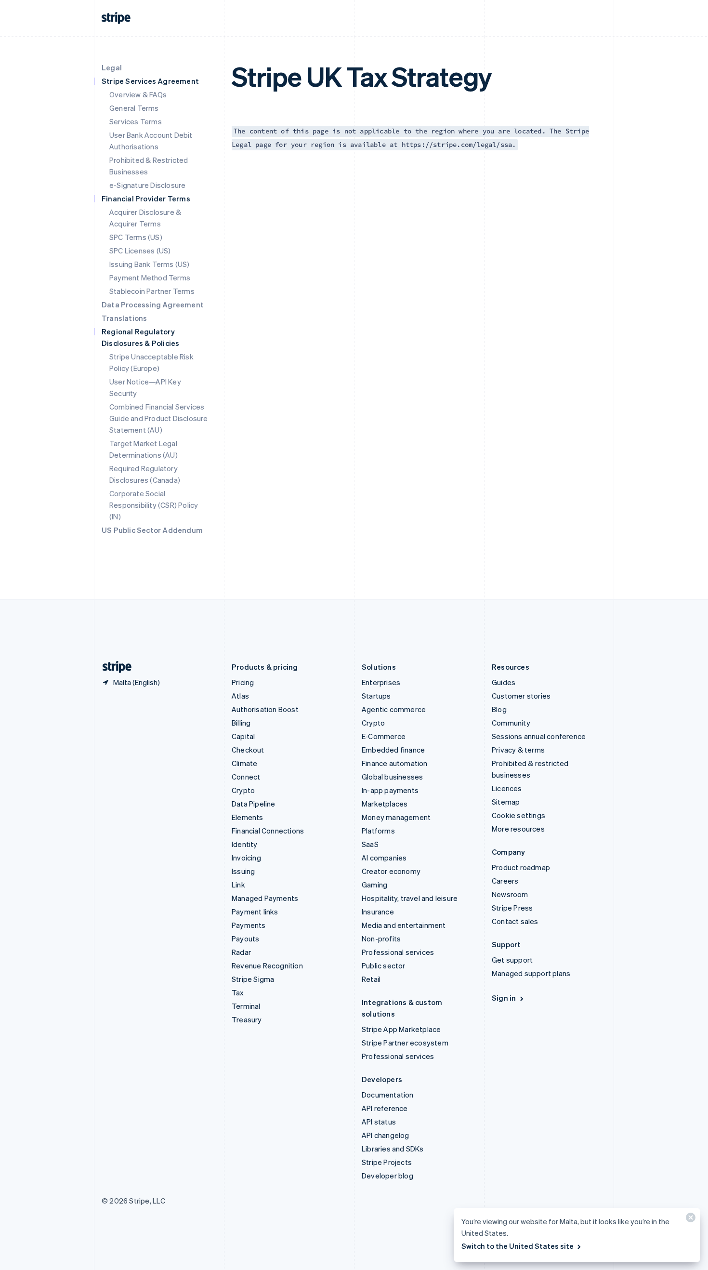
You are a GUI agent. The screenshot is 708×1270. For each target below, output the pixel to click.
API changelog (385, 1135)
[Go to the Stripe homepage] (113, 667)
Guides (503, 682)
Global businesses (392, 776)
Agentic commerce (394, 709)
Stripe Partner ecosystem (405, 1042)
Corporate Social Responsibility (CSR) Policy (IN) (153, 505)
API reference (385, 1108)
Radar (241, 952)
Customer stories (521, 696)
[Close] (689, 1219)
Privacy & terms (518, 749)
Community (511, 723)
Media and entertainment (404, 925)
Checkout (248, 749)
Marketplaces (384, 803)
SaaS (370, 844)
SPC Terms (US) (135, 237)
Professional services (398, 952)
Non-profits (381, 938)
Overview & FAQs (138, 94)
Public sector (384, 965)
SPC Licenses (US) (139, 250)
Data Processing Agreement (153, 304)
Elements (247, 817)
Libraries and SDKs (393, 1148)
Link (238, 884)
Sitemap (506, 802)
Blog (499, 709)
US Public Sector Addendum (152, 530)
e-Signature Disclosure (147, 185)
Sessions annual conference (539, 736)
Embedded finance (393, 749)
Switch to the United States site (517, 1246)
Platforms (378, 830)
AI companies (384, 857)
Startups (376, 696)
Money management (396, 817)
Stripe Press (512, 908)
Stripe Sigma (253, 979)
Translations (124, 318)
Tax (238, 992)
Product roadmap (521, 867)
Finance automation (395, 763)
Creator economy (391, 871)
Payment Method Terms (149, 277)
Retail (371, 979)
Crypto (243, 790)
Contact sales (515, 921)
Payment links (255, 911)
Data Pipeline (253, 803)
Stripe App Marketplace (401, 1029)
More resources (518, 828)
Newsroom (510, 894)
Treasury (247, 1019)
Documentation (388, 1094)
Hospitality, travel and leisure (410, 898)
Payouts (245, 938)
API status (379, 1121)
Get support (512, 960)
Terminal (246, 1006)
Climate (244, 763)
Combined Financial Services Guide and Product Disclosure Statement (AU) (158, 418)
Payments (249, 925)
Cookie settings (518, 815)
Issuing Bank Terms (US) (149, 264)
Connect (246, 776)
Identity (245, 844)
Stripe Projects (387, 1162)
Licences (507, 788)
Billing (241, 723)
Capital (243, 736)
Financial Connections (268, 830)
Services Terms (135, 121)
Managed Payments (265, 898)
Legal (112, 67)
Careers (505, 881)
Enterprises (381, 682)
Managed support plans (531, 973)
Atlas (240, 696)
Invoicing (246, 857)
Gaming (374, 884)
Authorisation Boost (265, 709)
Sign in (504, 998)
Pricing (243, 682)
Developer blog (387, 1175)
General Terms (134, 108)
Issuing (243, 871)
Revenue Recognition (267, 965)
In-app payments (390, 790)
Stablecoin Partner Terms (152, 291)
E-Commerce (384, 736)
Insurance (378, 911)
